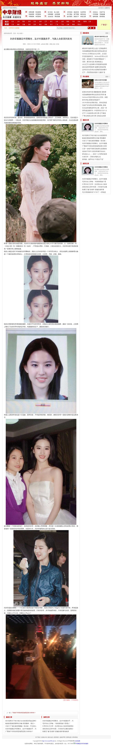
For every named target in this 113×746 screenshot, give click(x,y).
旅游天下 (76, 16)
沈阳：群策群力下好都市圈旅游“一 (94, 59)
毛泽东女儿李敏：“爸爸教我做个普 (94, 181)
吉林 (40, 21)
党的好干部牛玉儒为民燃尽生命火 (93, 151)
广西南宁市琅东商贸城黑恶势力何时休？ (24, 712)
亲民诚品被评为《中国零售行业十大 (94, 110)
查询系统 (102, 16)
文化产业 (102, 12)
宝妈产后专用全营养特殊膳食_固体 (94, 105)
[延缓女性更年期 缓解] (88, 87)
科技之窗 (83, 16)
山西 (62, 21)
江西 (89, 21)
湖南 (45, 24)
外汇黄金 (69, 14)
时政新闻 (31, 14)
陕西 (68, 21)
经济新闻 (38, 14)
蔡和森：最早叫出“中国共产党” (93, 159)
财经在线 (83, 14)
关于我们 (38, 737)
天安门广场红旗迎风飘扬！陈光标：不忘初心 (20, 726)
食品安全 (76, 12)
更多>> (107, 33)
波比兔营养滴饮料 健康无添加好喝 (94, 67)
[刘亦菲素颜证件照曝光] (88, 131)
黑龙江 (80, 24)
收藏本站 (107, 8)
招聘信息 (69, 737)
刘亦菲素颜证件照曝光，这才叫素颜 (94, 143)
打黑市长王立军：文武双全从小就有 (94, 184)
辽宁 (45, 21)
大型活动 (69, 12)
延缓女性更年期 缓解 (101, 80)
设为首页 (101, 8)
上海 (18, 21)
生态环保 (83, 12)
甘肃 (29, 24)
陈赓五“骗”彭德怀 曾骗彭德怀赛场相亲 (55, 731)
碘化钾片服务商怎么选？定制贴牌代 (94, 48)
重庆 (23, 21)
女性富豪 (57, 14)
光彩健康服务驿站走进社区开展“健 (94, 94)
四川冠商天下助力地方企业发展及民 (94, 135)
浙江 (51, 21)
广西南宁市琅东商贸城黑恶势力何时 (94, 146)
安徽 (23, 24)
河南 (79, 21)
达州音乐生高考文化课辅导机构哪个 (94, 70)
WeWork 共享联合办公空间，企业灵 (94, 54)
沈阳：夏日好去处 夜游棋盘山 (92, 62)
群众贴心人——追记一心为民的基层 (94, 154)
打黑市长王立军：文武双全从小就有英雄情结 (57, 726)
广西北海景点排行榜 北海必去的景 (94, 116)
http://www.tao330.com (48, 741)
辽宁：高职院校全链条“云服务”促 (93, 72)
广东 (57, 24)
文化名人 (95, 12)
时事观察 (50, 14)
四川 (51, 24)
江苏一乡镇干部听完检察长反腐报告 (94, 149)
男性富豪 (57, 16)
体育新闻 (38, 16)
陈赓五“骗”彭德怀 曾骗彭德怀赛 (93, 189)
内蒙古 (85, 21)
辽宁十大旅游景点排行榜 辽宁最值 (94, 113)
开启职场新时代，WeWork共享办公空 (95, 56)
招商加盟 (31, 12)
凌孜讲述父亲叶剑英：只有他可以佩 (94, 187)
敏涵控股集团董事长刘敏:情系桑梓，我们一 (20, 723)
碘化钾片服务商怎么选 (101, 36)
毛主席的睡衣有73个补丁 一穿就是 (94, 192)
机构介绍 (44, 737)
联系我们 (56, 737)
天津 (29, 21)
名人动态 (56, 12)
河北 (34, 21)
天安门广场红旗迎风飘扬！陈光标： (94, 141)
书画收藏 (102, 14)
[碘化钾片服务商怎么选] (88, 44)
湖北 (40, 24)
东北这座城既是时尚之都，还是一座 (94, 108)
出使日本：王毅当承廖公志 (91, 157)
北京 (12, 21)
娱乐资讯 (69, 16)
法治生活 (50, 16)
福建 (18, 24)
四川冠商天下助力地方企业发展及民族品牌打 (20, 721)
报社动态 (50, 737)
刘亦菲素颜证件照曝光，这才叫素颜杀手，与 (20, 729)
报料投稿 (95, 16)
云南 (68, 24)
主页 (14, 33)
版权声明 (62, 737)
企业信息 (77, 741)
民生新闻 (38, 12)
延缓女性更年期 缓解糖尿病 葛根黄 (94, 92)
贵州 (34, 24)
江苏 (12, 24)
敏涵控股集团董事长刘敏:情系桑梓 (94, 138)
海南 (73, 24)
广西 (62, 24)
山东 (57, 21)
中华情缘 (95, 14)
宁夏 (73, 21)
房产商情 (76, 14)
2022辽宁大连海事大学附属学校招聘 (94, 64)
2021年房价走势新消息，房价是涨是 (94, 102)
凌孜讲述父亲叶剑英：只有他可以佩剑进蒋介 (57, 729)
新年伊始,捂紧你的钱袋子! (91, 100)
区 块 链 (50, 12)
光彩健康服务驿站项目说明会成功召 (94, 51)
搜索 (91, 28)
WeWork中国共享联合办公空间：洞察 (95, 97)
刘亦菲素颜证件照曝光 (101, 123)
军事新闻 (31, 16)
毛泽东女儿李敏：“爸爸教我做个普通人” (56, 723)
